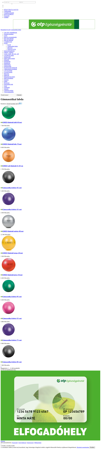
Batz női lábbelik (8, 40)
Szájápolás (7, 87)
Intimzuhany (7, 64)
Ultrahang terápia (8, 90)
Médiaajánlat (37, 442)
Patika (5, 81)
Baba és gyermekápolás (10, 37)
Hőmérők (6, 60)
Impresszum (30, 442)
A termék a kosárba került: (8, 445)
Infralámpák (7, 61)
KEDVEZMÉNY (9, 14)
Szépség (6, 89)
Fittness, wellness (8, 52)
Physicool (6, 83)
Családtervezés (8, 41)
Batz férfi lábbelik (9, 38)
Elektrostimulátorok (9, 51)
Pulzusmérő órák (8, 84)
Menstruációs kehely (9, 76)
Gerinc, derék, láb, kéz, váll (11, 54)
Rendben (92, 447)
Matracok (6, 75)
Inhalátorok (7, 63)
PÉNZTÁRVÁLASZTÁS (11, 9)
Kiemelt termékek (9, 34)
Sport (5, 86)
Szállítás (6, 17)
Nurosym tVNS (11, 49)
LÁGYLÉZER (8, 70)
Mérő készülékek (8, 78)
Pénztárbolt (4, 29)
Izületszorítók (7, 66)
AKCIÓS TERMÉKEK (10, 32)
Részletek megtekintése (83, 447)
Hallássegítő (7, 57)
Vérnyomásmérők (9, 92)
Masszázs (6, 73)
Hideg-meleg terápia (9, 58)
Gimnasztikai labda (16, 29)
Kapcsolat (6, 15)
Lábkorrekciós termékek (10, 69)
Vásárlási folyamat (9, 12)
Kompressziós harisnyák (10, 67)
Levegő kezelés (8, 72)
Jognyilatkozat (22, 442)
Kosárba (7, 125)
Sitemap (3, 441)
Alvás (5, 35)
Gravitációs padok (9, 55)
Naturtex (6, 80)
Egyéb (8, 29)
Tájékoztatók (7, 11)
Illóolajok (9, 48)
